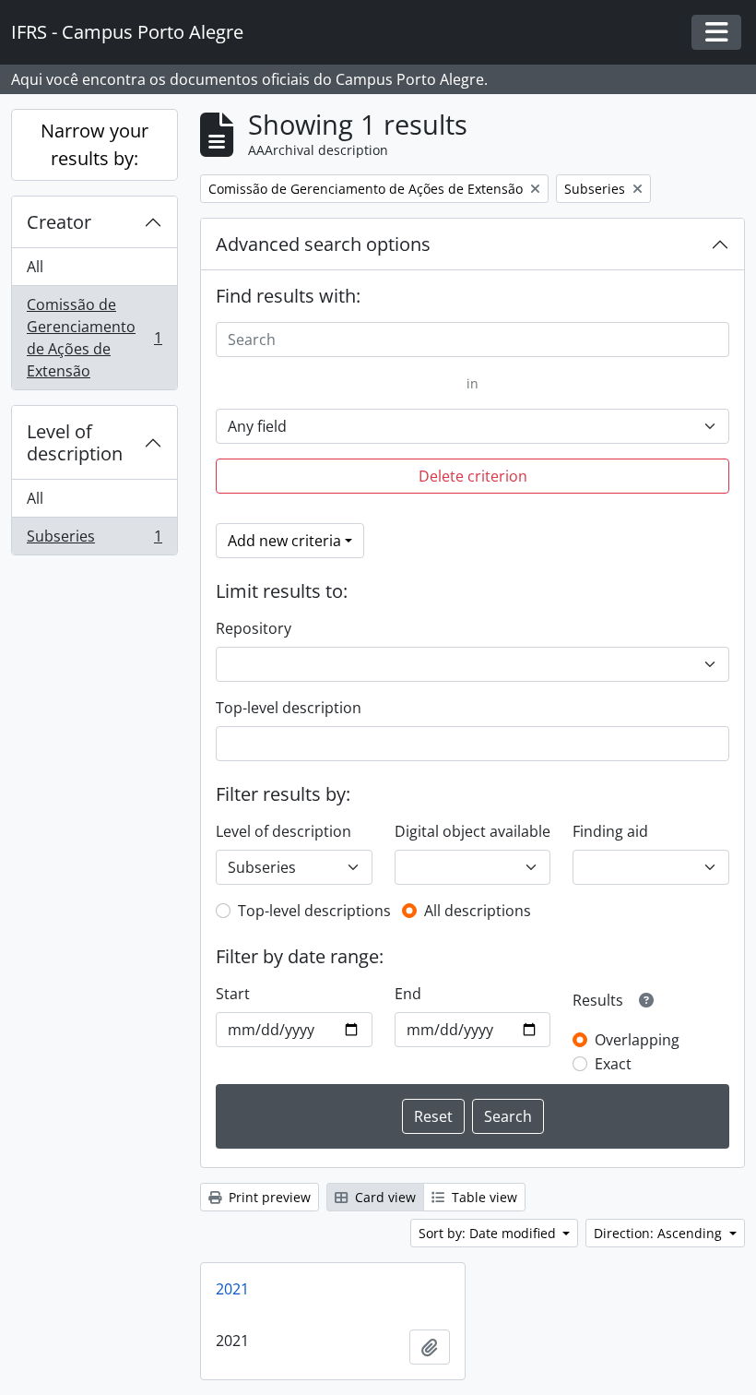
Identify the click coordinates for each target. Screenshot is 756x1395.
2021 (232, 1289)
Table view (482, 1197)
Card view (383, 1197)
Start (233, 994)
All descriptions (477, 910)
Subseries (94, 540)
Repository (253, 628)
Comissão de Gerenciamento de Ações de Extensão (94, 337)
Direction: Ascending (660, 1233)
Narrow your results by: (94, 144)
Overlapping (637, 1040)
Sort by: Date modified (489, 1233)
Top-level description (288, 708)
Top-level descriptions (314, 910)
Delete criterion (473, 476)
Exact (613, 1064)
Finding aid (610, 831)
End (408, 994)
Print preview (268, 1197)
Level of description (75, 442)
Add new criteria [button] (284, 541)
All (35, 266)
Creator (59, 221)
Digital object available (472, 831)
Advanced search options (323, 244)
